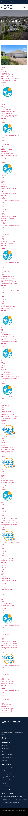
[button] (24, 7)
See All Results (6, 711)
